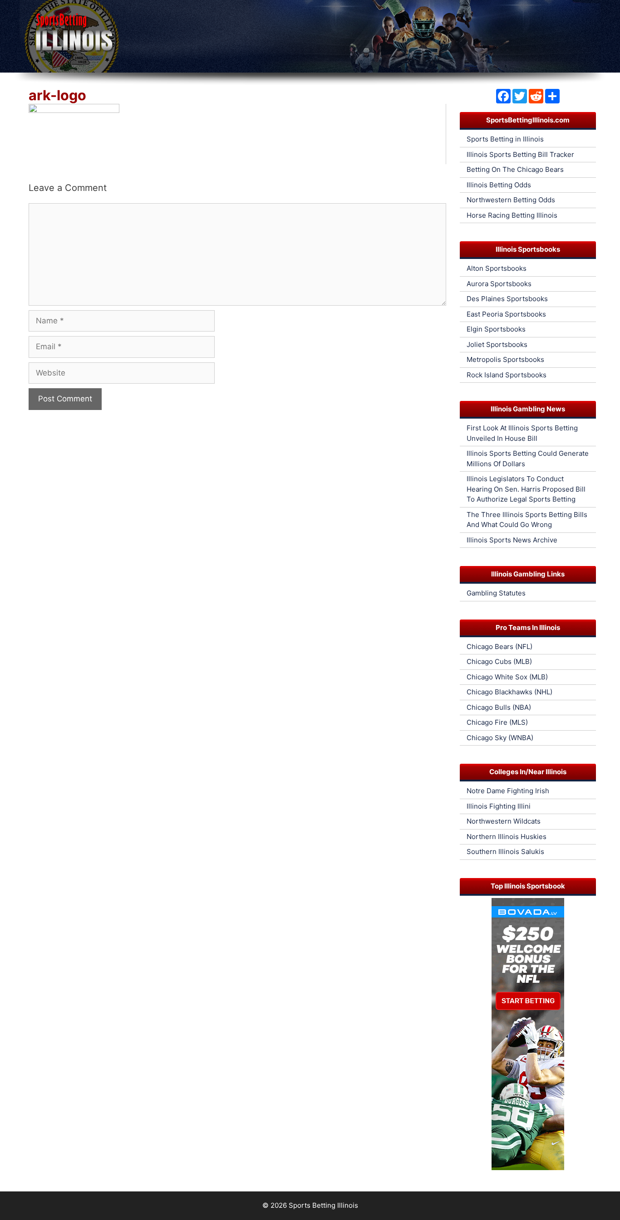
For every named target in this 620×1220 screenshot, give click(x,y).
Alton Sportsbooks (497, 268)
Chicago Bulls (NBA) (499, 707)
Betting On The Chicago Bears (515, 169)
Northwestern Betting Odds (511, 199)
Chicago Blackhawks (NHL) (509, 692)
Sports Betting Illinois (323, 1205)
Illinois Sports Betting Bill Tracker (520, 154)
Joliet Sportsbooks (497, 344)
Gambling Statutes (496, 593)
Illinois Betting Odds (499, 185)
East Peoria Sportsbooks (506, 314)
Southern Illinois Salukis (505, 851)
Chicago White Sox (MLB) (507, 677)
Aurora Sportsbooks (499, 283)
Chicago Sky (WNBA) (500, 737)
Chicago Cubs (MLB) (499, 661)
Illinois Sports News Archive (512, 540)
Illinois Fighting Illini (499, 806)
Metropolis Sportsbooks (505, 359)
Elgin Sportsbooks (496, 329)
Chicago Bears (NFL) (499, 646)
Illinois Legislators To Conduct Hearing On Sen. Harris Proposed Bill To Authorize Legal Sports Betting (526, 488)
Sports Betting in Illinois (505, 139)
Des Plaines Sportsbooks (507, 298)
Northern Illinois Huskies (506, 836)
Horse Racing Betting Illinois (512, 215)
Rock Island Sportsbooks (506, 375)
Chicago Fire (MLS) (497, 722)
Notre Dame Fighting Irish (508, 790)
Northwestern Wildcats (504, 821)
